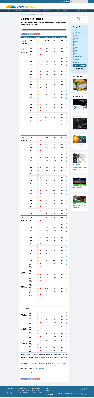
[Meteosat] (80, 124)
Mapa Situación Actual (36, 390)
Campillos (75, 41)
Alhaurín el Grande (77, 33)
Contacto (86, 393)
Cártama (75, 42)
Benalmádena (76, 39)
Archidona (75, 38)
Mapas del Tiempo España (23, 390)
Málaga (75, 48)
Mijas (74, 53)
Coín (74, 44)
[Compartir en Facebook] (61, 1)
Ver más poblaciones (80, 65)
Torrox (74, 60)
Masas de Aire (8, 394)
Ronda (74, 57)
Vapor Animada (9, 393)
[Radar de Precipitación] (80, 85)
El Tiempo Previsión (34, 11)
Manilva (75, 50)
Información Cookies (80, 393)
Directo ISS (65, 11)
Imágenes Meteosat (19, 11)
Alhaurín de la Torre (78, 32)
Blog (72, 11)
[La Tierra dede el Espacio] (80, 104)
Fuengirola (75, 47)
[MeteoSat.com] (20, 6)
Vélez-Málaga (76, 62)
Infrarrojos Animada (9, 390)
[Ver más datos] (66, 40)
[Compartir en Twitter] (64, 1)
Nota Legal (73, 393)
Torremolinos (76, 59)
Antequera (75, 36)
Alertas (57, 11)
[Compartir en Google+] (67, 1)
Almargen (75, 35)
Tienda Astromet (81, 11)
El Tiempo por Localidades (27, 14)
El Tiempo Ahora (47, 11)
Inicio (9, 11)
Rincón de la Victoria (78, 56)
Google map (41, 368)
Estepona (75, 45)
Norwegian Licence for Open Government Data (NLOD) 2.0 (48, 357)
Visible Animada (9, 392)
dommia (86, 394)
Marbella (75, 51)
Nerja (74, 54)
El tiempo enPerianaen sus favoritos (79, 18)
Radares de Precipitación (37, 392)
